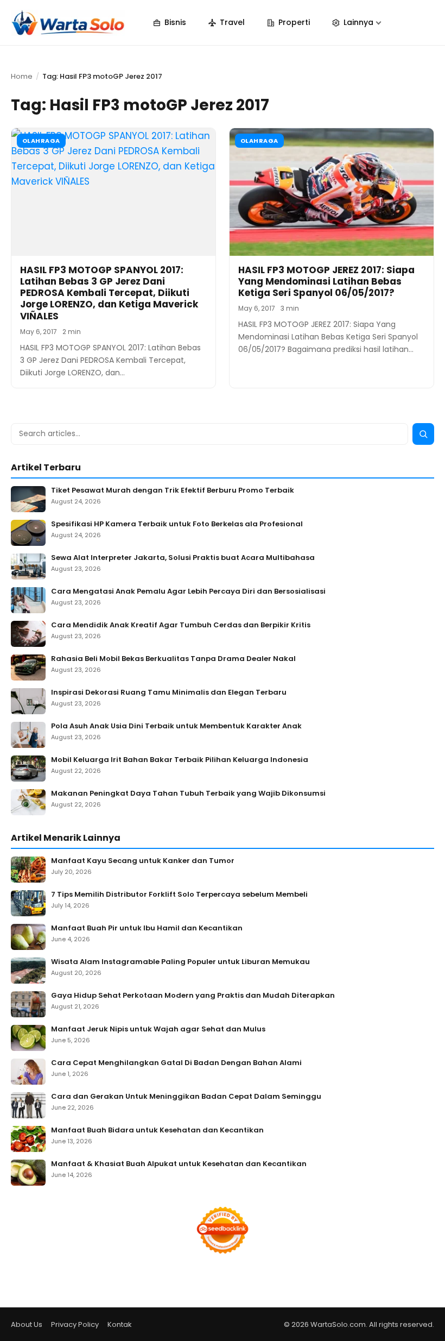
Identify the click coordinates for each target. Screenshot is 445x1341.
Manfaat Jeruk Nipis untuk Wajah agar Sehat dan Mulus (158, 1029)
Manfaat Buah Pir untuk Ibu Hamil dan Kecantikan (147, 928)
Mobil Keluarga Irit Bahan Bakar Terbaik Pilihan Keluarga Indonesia (179, 760)
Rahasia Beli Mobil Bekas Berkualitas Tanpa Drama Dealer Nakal (173, 659)
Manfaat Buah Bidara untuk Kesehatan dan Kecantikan (157, 1130)
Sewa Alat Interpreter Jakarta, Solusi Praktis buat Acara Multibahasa (183, 558)
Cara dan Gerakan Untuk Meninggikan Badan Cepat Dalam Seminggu (186, 1096)
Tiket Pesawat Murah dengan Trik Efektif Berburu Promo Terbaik (172, 490)
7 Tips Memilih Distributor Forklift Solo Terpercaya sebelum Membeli (179, 894)
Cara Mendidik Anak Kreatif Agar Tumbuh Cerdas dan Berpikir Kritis (180, 625)
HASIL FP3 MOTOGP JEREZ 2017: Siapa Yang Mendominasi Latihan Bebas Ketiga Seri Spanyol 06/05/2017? (326, 281)
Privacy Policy (75, 1324)
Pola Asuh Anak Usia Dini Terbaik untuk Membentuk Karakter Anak (176, 726)
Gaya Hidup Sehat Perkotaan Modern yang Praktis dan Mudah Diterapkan (193, 995)
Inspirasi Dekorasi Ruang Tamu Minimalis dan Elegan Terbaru (169, 692)
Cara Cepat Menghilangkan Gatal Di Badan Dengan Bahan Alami (176, 1063)
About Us (26, 1324)
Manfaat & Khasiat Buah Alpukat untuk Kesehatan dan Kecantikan (179, 1164)
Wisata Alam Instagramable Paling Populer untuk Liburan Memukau (180, 962)
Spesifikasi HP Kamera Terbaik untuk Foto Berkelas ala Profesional (177, 524)
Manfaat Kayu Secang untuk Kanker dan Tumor (142, 861)
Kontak (119, 1324)
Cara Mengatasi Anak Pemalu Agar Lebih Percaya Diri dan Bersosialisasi (188, 591)
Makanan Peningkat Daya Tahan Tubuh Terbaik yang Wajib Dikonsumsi (188, 793)
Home (22, 76)
